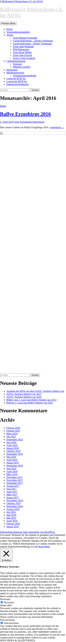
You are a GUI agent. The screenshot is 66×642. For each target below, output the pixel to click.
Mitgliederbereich (15, 72)
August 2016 (13, 509)
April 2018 (11, 471)
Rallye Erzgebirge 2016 (25, 114)
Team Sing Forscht (22, 55)
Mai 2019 (11, 457)
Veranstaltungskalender (18, 32)
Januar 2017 (12, 497)
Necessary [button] (5, 599)
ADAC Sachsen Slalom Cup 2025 (23, 394)
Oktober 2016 (13, 503)
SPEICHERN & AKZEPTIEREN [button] (17, 640)
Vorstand (17, 64)
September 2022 (14, 439)
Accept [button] (34, 546)
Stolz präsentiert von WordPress (39, 532)
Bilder (3, 106)
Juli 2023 (11, 436)
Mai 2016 (11, 518)
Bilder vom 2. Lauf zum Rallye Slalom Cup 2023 (31, 399)
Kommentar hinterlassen (32, 121)
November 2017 (14, 480)
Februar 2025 (13, 430)
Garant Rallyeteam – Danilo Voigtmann (33, 40)
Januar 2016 (12, 526)
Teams (9, 35)
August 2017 (13, 486)
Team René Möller (22, 52)
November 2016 (14, 500)
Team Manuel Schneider (25, 37)
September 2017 (14, 483)
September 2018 (14, 465)
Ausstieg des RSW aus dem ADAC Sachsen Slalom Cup (35, 391)
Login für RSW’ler (16, 78)
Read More (44, 546)
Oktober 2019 (13, 451)
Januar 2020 (12, 448)
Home (9, 29)
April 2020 (11, 445)
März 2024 (11, 433)
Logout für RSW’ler (16, 81)
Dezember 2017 (14, 477)
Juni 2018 (11, 468)
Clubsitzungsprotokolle (24, 75)
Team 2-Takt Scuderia (24, 58)
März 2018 (11, 474)
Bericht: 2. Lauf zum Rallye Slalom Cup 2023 (29, 402)
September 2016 (14, 506)
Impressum (11, 69)
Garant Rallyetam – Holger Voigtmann (32, 43)
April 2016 (11, 520)
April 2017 (11, 491)
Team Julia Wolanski (23, 46)
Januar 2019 (12, 462)
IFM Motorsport (21, 49)
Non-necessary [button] (7, 619)
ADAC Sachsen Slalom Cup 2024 (23, 397)
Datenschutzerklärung (17, 84)
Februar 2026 (13, 427)
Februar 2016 (13, 523)
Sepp (16, 121)
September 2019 (14, 454)
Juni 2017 (11, 488)
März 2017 (11, 494)
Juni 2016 (11, 515)
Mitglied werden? (22, 66)
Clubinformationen (15, 61)
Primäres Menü (8, 23)
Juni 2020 (11, 442)
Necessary (9, 602)
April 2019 (11, 459)
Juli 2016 (11, 512)
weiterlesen (57, 127)
